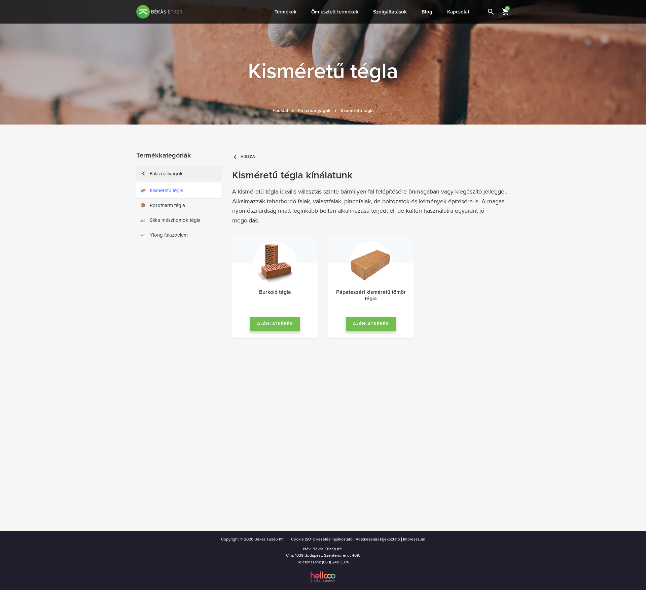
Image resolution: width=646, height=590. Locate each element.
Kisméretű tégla (357, 110)
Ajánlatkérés (275, 323)
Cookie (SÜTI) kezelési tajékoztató (322, 539)
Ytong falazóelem (169, 235)
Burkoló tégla (275, 292)
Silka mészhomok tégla (175, 220)
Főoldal (280, 110)
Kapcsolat (458, 12)
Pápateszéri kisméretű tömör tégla (371, 295)
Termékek (285, 12)
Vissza (243, 156)
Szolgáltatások (390, 12)
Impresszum (414, 539)
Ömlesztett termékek (334, 12)
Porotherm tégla (167, 205)
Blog (427, 12)
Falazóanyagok (314, 110)
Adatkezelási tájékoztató (378, 539)
